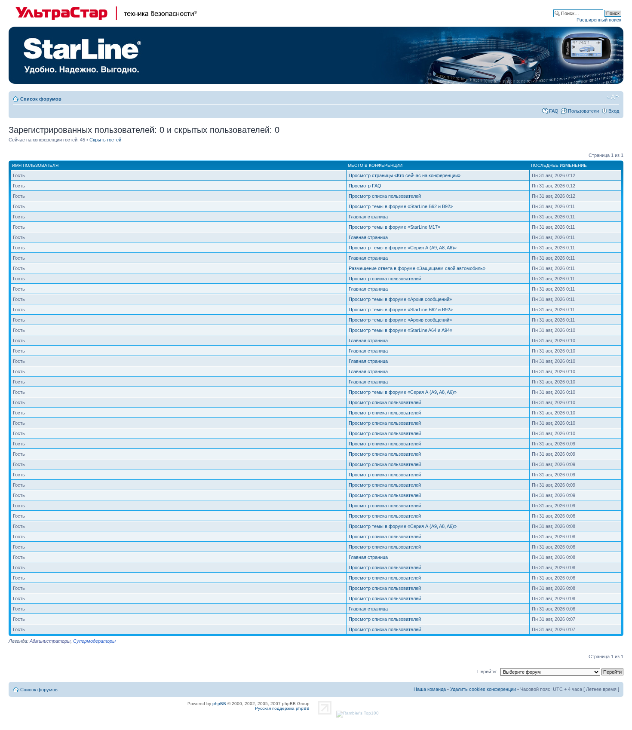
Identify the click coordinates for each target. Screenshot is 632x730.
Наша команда (430, 689)
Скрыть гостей (105, 139)
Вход (613, 110)
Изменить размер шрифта (613, 97)
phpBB (219, 703)
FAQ (553, 110)
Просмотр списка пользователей (385, 196)
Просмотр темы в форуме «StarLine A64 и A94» (400, 330)
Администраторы (50, 641)
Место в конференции (375, 165)
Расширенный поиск (599, 19)
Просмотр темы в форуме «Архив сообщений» (400, 299)
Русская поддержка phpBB (282, 708)
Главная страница (368, 216)
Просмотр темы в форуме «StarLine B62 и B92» (401, 206)
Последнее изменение (559, 165)
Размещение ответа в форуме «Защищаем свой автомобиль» (417, 268)
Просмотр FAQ (365, 185)
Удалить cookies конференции (483, 689)
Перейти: (487, 671)
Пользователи (583, 110)
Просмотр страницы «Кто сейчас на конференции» (404, 175)
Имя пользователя (35, 165)
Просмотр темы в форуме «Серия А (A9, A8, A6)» (403, 247)
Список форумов (40, 98)
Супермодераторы (94, 641)
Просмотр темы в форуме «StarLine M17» (394, 227)
